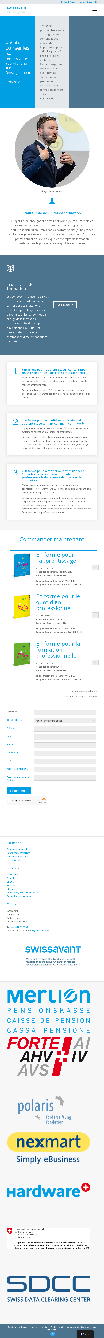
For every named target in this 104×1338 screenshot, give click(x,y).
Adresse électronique (17, 768)
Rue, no (10, 744)
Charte (10, 881)
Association (12, 874)
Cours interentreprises (18, 852)
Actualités (73, 2)
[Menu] (93, 10)
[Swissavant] (16, 10)
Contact (89, 2)
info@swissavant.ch (39, 930)
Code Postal (12, 752)
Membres (12, 885)
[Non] (100, 1330)
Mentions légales (15, 889)
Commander (19, 791)
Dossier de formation (17, 856)
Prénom (10, 728)
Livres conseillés (15, 860)
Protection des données (19, 896)
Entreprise (12, 711)
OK (52, 1334)
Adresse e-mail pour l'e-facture (18, 778)
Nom (9, 736)
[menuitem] (64, 2)
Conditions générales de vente (22, 892)
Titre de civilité (14, 719)
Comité (10, 878)
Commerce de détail (17, 849)
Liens (82, 2)
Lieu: (9, 760)
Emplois (64, 2)
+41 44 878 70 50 (19, 927)
